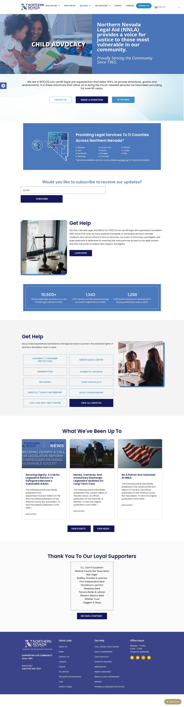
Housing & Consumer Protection (109, 687)
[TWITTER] (138, 658)
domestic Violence (91, 371)
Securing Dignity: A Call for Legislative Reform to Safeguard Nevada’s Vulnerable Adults (43, 479)
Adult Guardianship (91, 392)
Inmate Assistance (103, 672)
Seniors (98, 682)
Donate (62, 667)
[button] (3, 85)
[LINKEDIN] (149, 658)
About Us (63, 647)
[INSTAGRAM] (143, 658)
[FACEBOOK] (132, 658)
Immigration (45, 371)
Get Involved (101, 5)
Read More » (31, 514)
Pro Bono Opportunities (70, 677)
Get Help (84, 5)
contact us (123, 160)
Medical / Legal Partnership (45, 392)
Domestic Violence (103, 662)
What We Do (69, 5)
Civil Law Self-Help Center (45, 402)
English (161, 7)
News (61, 652)
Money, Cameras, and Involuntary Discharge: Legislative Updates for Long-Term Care (89, 479)
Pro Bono (45, 382)
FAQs (61, 682)
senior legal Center (91, 359)
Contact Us (144, 6)
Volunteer (64, 672)
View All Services (91, 402)
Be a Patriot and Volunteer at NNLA (139, 476)
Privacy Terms (65, 687)
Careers (130, 5)
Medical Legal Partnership (107, 677)
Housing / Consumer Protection (45, 360)
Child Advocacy (91, 382)
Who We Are (51, 5)
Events (118, 5)
